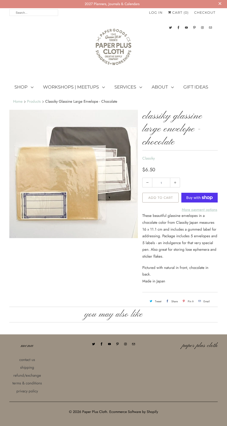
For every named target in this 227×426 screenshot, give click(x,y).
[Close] (189, 185)
